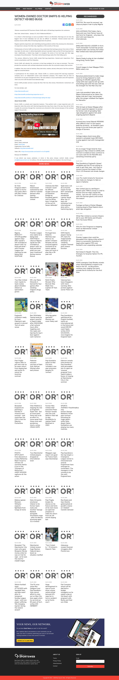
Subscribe (90, 666)
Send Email (21, 144)
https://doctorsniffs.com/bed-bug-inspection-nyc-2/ (29, 94)
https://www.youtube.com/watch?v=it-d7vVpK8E (35, 151)
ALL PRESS (38, 9)
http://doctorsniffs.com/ (26, 148)
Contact (55, 666)
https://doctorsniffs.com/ (21, 91)
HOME (18, 9)
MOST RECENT (27, 9)
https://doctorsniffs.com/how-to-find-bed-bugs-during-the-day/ (32, 98)
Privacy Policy (57, 661)
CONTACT (48, 9)
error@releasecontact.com (22, 160)
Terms (55, 658)
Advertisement (57, 663)
